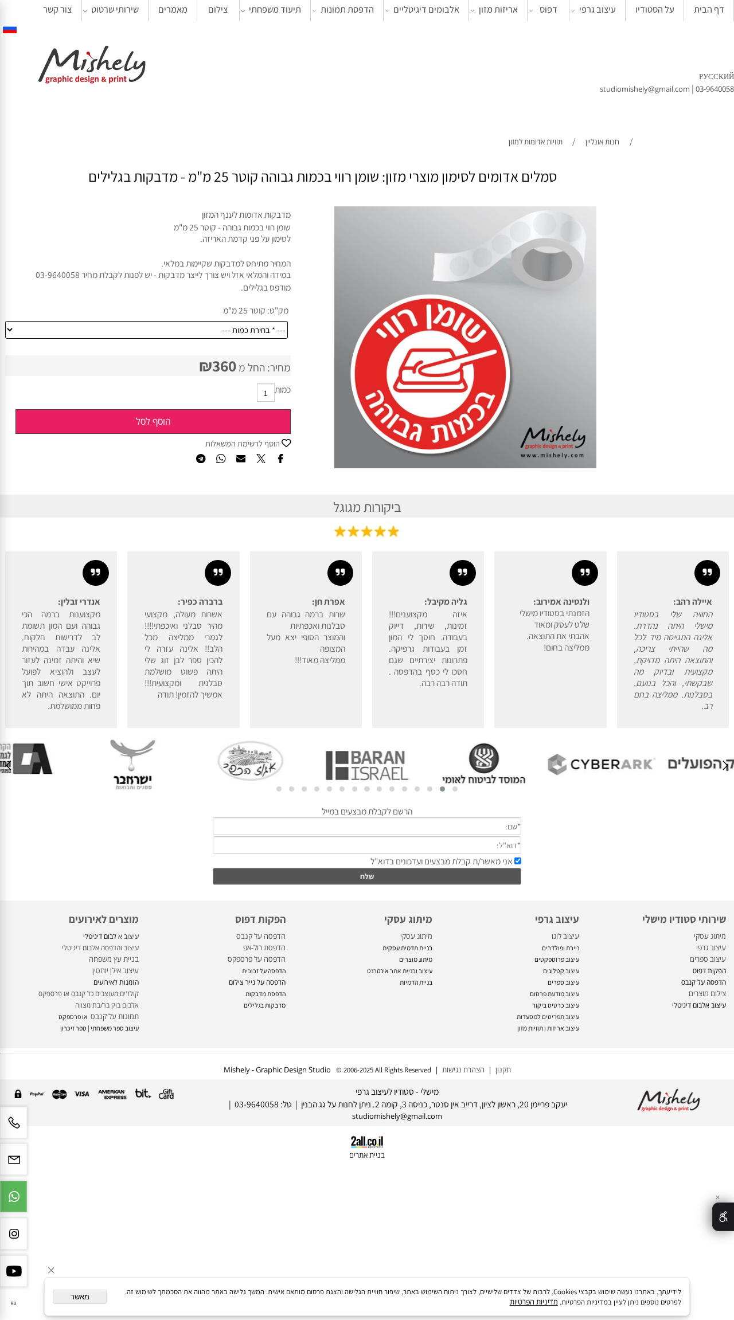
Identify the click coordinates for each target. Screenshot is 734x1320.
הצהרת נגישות (463, 1069)
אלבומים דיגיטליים (426, 9)
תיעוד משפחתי (275, 9)
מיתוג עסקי (710, 936)
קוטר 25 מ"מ (244, 310)
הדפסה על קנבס (261, 936)
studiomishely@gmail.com (646, 89)
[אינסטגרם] (13, 1238)
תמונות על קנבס (114, 1016)
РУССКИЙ (716, 76)
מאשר (80, 1296)
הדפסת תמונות (347, 9)
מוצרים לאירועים (104, 919)
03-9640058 (715, 89)
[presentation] (724, 766)
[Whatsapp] (13, 1201)
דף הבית (709, 9)
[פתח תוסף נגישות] (723, 1217)
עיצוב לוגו (565, 936)
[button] (454, 789)
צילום (218, 9)
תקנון (501, 1069)
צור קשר (57, 9)
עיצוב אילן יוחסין (115, 970)
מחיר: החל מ (263, 367)
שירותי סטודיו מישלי (684, 919)
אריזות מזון (498, 9)
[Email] (13, 1164)
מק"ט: (277, 310)
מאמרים (173, 9)
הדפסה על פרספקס (257, 959)
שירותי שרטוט (115, 9)
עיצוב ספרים (708, 959)
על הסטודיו (654, 9)
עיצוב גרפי (597, 9)
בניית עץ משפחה (114, 959)
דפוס (548, 9)
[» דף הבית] (92, 66)
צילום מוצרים (706, 993)
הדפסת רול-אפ (264, 947)
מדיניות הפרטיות (534, 1302)
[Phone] (13, 1127)
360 (224, 365)
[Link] (10, 28)
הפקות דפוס (260, 919)
